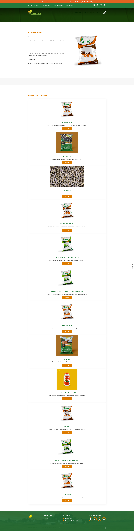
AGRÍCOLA (78, 12)
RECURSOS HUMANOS (58, 5)
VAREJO (97, 12)
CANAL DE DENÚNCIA (87, 1)
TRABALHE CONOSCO (70, 5)
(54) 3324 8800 (68, 518)
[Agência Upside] (105, 528)
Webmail (46, 518)
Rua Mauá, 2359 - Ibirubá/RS (71, 520)
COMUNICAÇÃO (46, 5)
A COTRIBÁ (30, 5)
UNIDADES (38, 5)
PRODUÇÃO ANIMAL (89, 12)
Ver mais (67, 128)
